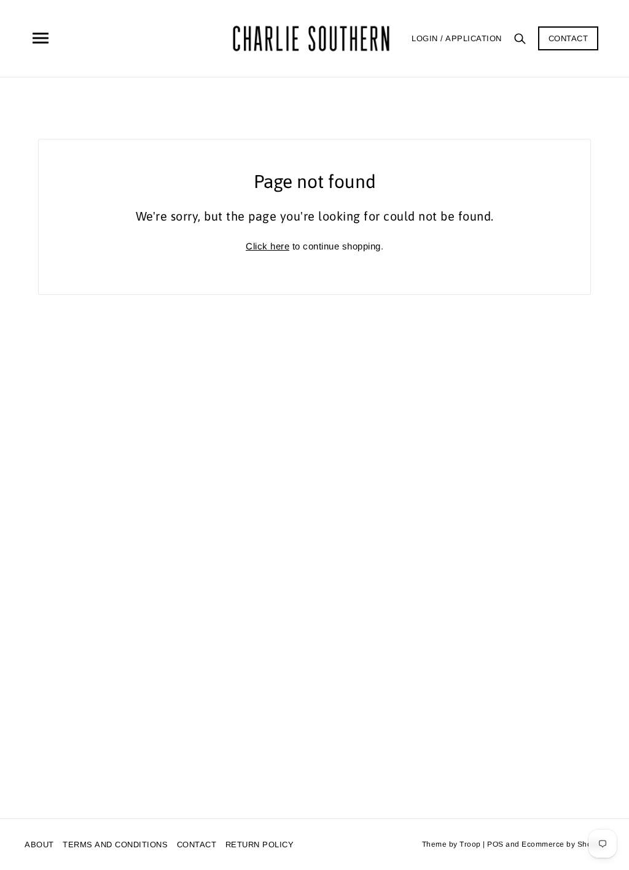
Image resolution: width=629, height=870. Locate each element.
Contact (568, 38)
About (39, 844)
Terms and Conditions (115, 844)
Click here (267, 246)
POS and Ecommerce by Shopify (545, 844)
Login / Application (457, 38)
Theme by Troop (451, 844)
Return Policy (259, 844)
